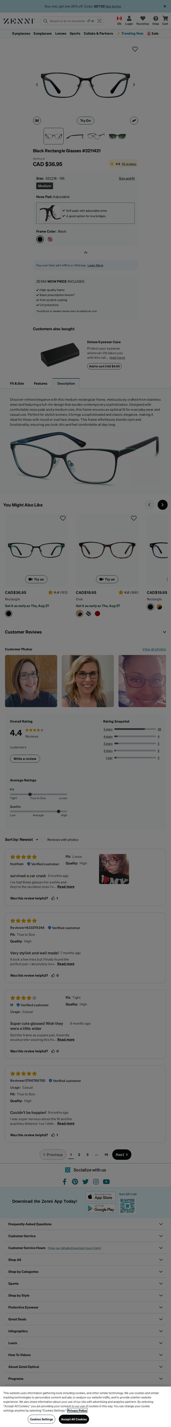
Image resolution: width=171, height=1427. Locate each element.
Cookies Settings (41, 1419)
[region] (85, 1407)
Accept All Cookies (74, 1419)
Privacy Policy (77, 1410)
